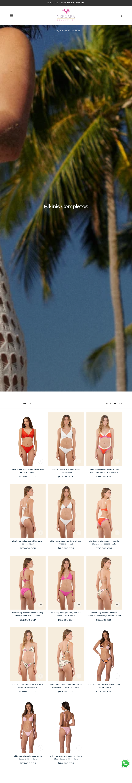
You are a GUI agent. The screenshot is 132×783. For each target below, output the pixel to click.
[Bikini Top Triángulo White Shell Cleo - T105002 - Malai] (66, 511)
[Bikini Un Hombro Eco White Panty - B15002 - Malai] (28, 511)
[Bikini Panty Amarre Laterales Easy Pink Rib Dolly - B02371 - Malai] (28, 583)
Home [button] (55, 31)
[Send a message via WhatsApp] (125, 763)
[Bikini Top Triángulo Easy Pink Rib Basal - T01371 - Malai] (66, 583)
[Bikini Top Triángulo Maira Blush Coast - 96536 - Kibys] (28, 726)
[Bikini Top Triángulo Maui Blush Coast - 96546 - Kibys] (104, 654)
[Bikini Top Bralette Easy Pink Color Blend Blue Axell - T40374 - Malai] (104, 439)
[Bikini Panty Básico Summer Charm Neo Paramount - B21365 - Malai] (66, 654)
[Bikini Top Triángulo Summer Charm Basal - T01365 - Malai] (28, 654)
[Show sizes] (40, 461)
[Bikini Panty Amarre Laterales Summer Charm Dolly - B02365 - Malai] (104, 583)
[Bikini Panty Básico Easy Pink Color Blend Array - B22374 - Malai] (104, 511)
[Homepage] (66, 15)
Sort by (28, 403)
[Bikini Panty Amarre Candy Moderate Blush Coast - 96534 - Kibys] (66, 726)
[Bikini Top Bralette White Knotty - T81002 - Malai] (66, 439)
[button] (12, 15)
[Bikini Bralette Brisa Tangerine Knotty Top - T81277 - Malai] (28, 439)
